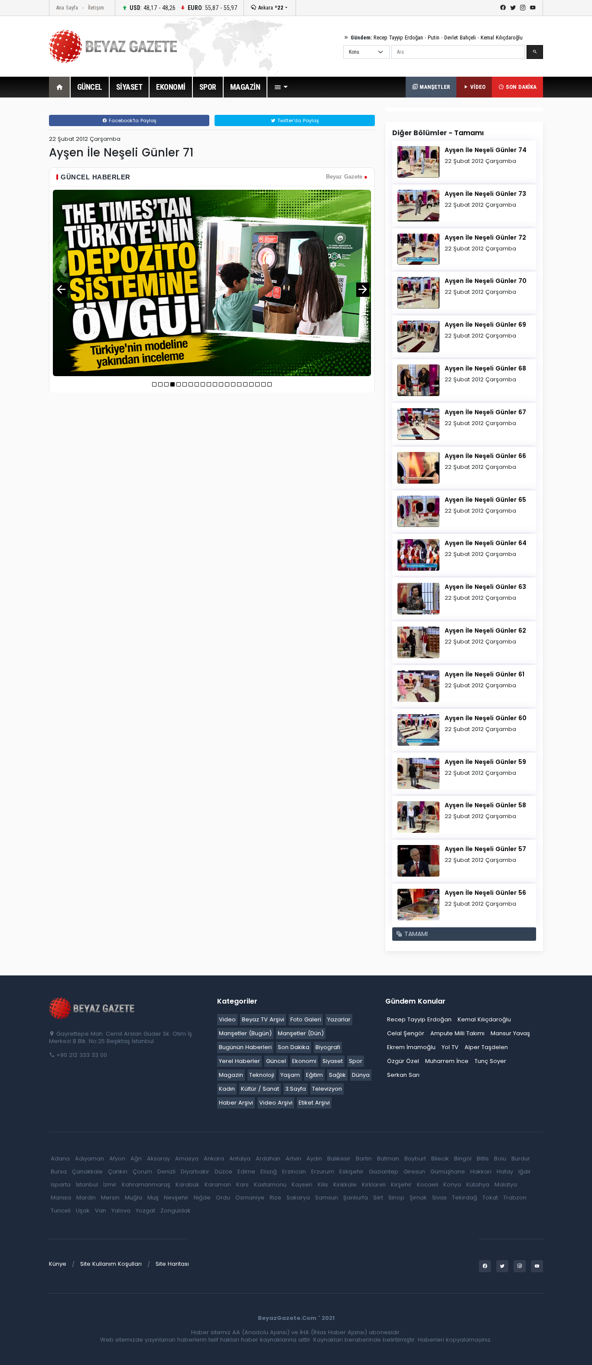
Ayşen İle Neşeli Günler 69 (485, 324)
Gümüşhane (447, 1171)
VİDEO (476, 87)
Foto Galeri (305, 1019)
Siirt (378, 1197)
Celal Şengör (405, 1033)
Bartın (364, 1158)
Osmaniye (249, 1197)
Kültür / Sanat (260, 1089)
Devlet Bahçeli (460, 37)
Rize (275, 1197)
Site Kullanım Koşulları (111, 1264)
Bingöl (463, 1158)
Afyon (117, 1158)
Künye (57, 1264)
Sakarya (298, 1197)
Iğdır (524, 1171)
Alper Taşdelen (486, 1047)
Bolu (500, 1158)
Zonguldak (175, 1210)
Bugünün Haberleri (245, 1047)
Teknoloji (261, 1075)
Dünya (361, 1075)
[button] (280, 87)
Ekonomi (304, 1061)
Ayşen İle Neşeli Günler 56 (485, 892)
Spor (355, 1061)
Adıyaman (89, 1158)
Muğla (133, 1197)
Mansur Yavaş (510, 1033)
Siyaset (332, 1061)
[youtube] (533, 8)
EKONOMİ (170, 86)
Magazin (231, 1075)
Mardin (86, 1197)
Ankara (269, 7)
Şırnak (418, 1197)
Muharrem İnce (446, 1061)
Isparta (61, 1184)
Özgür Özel (403, 1061)
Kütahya (477, 1184)
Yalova (120, 1210)
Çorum (142, 1171)
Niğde (202, 1197)
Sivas (439, 1197)
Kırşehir (401, 1184)
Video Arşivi (276, 1102)
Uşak (83, 1210)
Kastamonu (270, 1184)
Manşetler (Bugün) (245, 1033)
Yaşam (290, 1075)
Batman (388, 1158)
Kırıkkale (345, 1184)
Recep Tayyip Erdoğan (398, 37)
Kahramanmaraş (146, 1184)
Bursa (59, 1171)
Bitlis (483, 1158)
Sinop (396, 1197)
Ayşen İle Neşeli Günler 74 (486, 150)
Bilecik (440, 1158)
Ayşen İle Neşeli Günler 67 (485, 412)
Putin (433, 37)
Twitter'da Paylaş (297, 120)
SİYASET (129, 86)
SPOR (207, 86)
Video (227, 1019)
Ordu (223, 1197)
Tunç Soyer (490, 1061)
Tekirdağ (464, 1197)
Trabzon (515, 1197)
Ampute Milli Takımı (457, 1033)
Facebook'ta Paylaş (131, 120)
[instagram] (523, 8)
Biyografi (328, 1047)
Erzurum (322, 1171)
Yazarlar (339, 1019)
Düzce (223, 1171)
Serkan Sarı (403, 1075)
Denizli (166, 1171)
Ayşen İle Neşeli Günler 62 (485, 630)
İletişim (96, 7)
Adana (60, 1158)
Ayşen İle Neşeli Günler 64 (486, 543)
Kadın (227, 1089)
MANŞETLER (434, 87)
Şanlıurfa (355, 1197)
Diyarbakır (195, 1171)
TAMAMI (415, 934)
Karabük (187, 1184)
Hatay (505, 1171)
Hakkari (480, 1171)
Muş (153, 1197)
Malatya (505, 1184)
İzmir (110, 1184)
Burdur (520, 1158)
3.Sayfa (295, 1089)
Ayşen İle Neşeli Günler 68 (485, 368)
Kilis (323, 1184)
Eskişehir (351, 1171)
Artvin (293, 1158)
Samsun (326, 1197)
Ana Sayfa (67, 7)
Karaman (218, 1184)
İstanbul (87, 1184)
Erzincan (294, 1171)
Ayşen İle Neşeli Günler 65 (485, 499)
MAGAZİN (245, 86)
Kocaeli (427, 1184)
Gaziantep (383, 1171)
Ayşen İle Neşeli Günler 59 (485, 761)
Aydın (314, 1158)
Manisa (61, 1197)
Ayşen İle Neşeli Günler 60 (486, 718)
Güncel (276, 1061)
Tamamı (469, 133)
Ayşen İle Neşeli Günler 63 (485, 586)
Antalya (239, 1158)
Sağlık (337, 1075)
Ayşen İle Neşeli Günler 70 (486, 280)
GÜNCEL (89, 86)
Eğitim (314, 1075)
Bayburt (415, 1158)
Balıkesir (339, 1158)
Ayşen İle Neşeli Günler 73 (485, 193)
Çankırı (117, 1171)
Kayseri (302, 1184)
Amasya (186, 1158)
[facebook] (503, 8)
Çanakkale (87, 1171)
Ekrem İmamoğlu (411, 1047)
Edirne (246, 1171)
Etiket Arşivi (314, 1102)
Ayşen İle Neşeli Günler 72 (485, 237)
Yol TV (450, 1047)
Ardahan (268, 1158)
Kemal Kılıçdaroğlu (502, 37)
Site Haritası (172, 1264)
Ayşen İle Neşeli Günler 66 (485, 456)
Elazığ (268, 1171)
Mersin (110, 1197)
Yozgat (145, 1210)
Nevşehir (176, 1197)
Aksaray (158, 1158)
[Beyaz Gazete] (92, 1007)
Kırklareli (374, 1184)
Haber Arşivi (236, 1102)
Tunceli (61, 1210)
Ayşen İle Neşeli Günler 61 (484, 674)
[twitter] (513, 8)
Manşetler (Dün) (301, 1033)
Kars (242, 1184)
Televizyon (327, 1089)
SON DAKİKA (520, 87)
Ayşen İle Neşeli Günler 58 (485, 805)
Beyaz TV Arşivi (263, 1019)
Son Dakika (293, 1047)
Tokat (490, 1197)
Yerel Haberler (239, 1061)
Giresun (414, 1171)
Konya (452, 1184)
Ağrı (136, 1158)
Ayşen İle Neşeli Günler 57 (485, 849)
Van (100, 1210)
